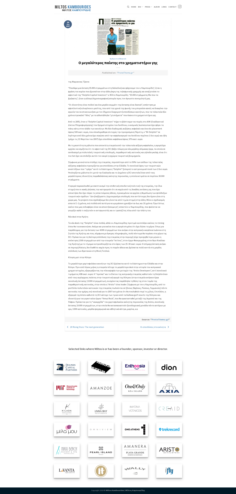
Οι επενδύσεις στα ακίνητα (153, 327)
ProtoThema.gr (125, 72)
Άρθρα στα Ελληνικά (118, 59)
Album (157, 7)
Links (164, 7)
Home (133, 7)
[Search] (128, 6)
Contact (172, 7)
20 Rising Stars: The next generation (87, 327)
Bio (139, 7)
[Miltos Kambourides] (74, 6)
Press (147, 7)
